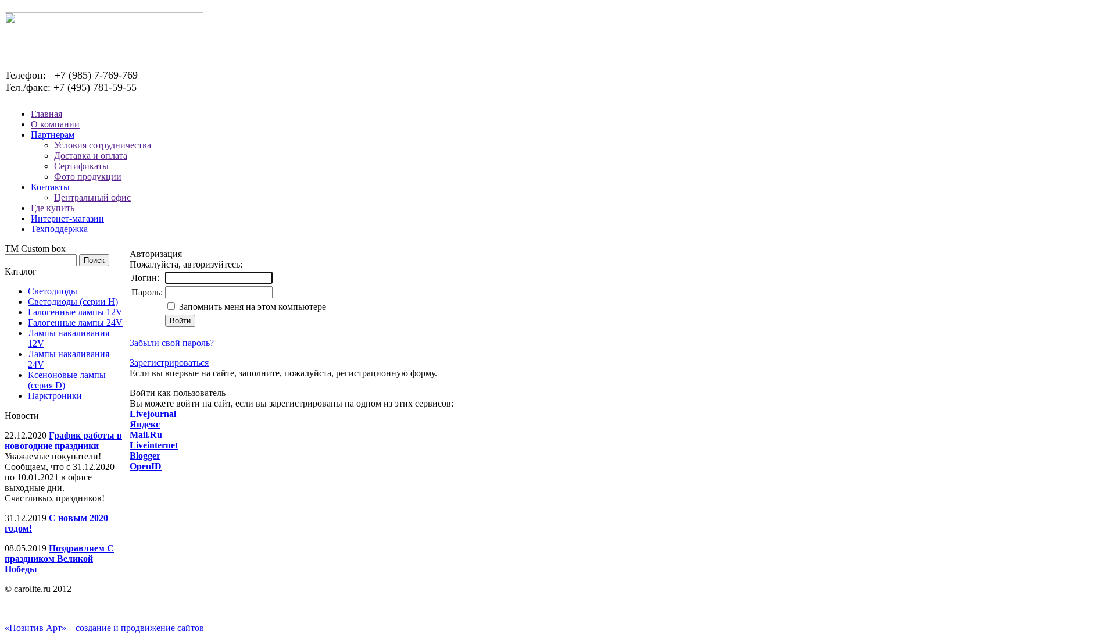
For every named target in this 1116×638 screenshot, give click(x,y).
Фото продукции (87, 176)
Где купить (52, 208)
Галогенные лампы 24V (75, 322)
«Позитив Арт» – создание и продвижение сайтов (104, 628)
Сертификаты (81, 166)
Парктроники (55, 396)
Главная (46, 114)
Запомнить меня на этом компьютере (251, 307)
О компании (55, 124)
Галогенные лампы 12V (75, 312)
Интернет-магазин (67, 218)
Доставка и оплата (90, 156)
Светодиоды (52, 291)
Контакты (50, 187)
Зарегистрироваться (169, 363)
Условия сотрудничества (102, 145)
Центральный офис (92, 197)
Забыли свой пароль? (172, 343)
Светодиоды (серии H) (73, 301)
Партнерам (52, 135)
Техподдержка (59, 229)
